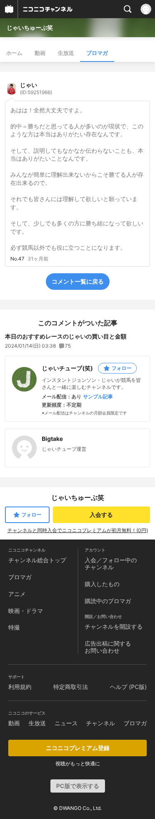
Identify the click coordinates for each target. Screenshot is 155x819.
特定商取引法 (70, 686)
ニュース (66, 723)
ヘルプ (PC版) (128, 686)
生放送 (66, 53)
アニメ (17, 593)
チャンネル (100, 723)
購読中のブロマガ (108, 600)
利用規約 (19, 686)
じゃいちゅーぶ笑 (30, 27)
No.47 (17, 258)
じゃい (36, 88)
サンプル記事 (98, 396)
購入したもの (102, 583)
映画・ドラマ (25, 610)
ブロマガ (97, 53)
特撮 (14, 627)
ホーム (14, 53)
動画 (40, 53)
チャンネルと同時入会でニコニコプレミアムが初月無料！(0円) (77, 530)
